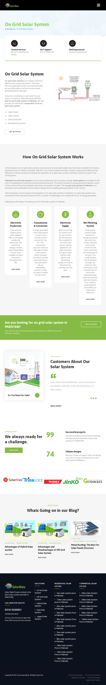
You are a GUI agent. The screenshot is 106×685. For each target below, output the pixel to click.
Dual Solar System (94, 678)
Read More (9, 554)
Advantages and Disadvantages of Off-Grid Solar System (51, 549)
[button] (91, 398)
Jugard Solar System (93, 680)
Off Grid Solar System (92, 675)
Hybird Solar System (78, 678)
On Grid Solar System (75, 675)
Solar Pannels (79, 541)
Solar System (21, 543)
